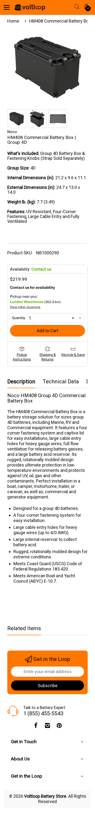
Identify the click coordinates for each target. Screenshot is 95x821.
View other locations (25, 307)
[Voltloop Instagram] (47, 727)
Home (13, 21)
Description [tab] (21, 382)
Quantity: (19, 318)
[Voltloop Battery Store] (30, 7)
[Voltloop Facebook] (36, 727)
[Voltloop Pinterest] (59, 727)
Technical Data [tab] (61, 382)
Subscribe (47, 685)
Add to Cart (47, 330)
